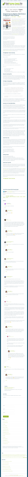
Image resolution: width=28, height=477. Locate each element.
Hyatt (9, 456)
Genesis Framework (16, 475)
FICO (3, 456)
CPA (13, 455)
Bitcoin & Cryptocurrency (6, 464)
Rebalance (8, 457)
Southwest (12, 457)
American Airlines (15, 454)
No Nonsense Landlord (9, 276)
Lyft (16, 456)
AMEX (18, 454)
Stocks (7, 197)
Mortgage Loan (23, 456)
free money (5, 456)
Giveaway (21, 196)
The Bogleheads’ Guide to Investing (9, 178)
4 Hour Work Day (4, 454)
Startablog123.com (5, 440)
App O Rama (20, 454)
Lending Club (15, 456)
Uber (19, 457)
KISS (12, 456)
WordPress (20, 475)
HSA (8, 456)
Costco (12, 455)
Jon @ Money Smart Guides (9, 258)
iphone (11, 456)
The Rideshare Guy (5, 443)
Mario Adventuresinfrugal (9, 241)
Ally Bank (9, 454)
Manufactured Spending (19, 456)
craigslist (15, 455)
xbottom (25, 457)
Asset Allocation (22, 454)
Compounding (14, 196)
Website (4, 412)
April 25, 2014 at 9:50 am (8, 242)
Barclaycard (4, 455)
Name (4, 405)
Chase (8, 455)
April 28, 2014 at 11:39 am (12, 351)
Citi (11, 455)
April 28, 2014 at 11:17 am (11, 336)
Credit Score (24, 455)
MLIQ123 (4, 437)
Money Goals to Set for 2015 (8, 387)
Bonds (11, 196)
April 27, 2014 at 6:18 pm (10, 231)
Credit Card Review (18, 455)
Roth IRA (10, 457)
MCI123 (4, 435)
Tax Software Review (15, 457)
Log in (22, 475)
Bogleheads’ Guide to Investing (15, 20)
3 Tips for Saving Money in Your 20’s (7, 469)
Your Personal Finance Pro (14, 4)
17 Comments (19, 16)
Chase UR (10, 455)
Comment (4, 397)
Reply (5, 207)
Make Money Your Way (6, 430)
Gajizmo (4, 424)
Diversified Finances (5, 422)
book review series (15, 27)
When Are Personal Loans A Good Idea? (7, 461)
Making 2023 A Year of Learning (6, 466)
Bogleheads (7, 196)
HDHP (7, 456)
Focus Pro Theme (11, 475)
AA (7, 454)
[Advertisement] (20, 40)
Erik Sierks (17, 196)
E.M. (6, 219)
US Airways (22, 457)
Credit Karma (21, 455)
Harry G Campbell (5, 427)
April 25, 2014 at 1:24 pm (8, 259)
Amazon (10, 454)
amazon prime (13, 454)
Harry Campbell (10, 210)
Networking (3, 457)
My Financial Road (5, 438)
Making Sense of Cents (6, 432)
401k (6, 454)
